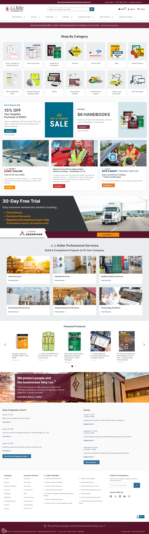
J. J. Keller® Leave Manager (87, 478)
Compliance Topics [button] (84, 17)
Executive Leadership (10, 486)
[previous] (5, 345)
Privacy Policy (7, 531)
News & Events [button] (105, 17)
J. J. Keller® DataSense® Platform (53, 490)
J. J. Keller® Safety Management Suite (90, 490)
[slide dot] (72, 366)
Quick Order (109, 2)
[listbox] (74, 347)
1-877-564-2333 (121, 2)
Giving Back (7, 493)
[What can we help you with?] (91, 9)
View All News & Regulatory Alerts (15, 456)
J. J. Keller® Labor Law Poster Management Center (57, 503)
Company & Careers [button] (125, 17)
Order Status (27, 482)
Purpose (6, 478)
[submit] (137, 485)
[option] (22, 347)
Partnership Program (10, 501)
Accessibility (80, 531)
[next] (144, 345)
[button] (74, 25)
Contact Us (27, 478)
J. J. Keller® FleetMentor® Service (53, 499)
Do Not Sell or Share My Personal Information (24, 531)
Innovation (7, 490)
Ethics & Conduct (71, 531)
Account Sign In (28, 490)
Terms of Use (62, 531)
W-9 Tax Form (28, 508)
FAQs (25, 493)
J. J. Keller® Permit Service (86, 482)
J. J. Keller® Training (84, 493)
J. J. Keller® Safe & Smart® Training (89, 486)
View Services (13, 280)
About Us (6, 482)
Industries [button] (66, 17)
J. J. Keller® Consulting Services (52, 486)
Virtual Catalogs (28, 505)
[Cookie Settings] (4, 530)
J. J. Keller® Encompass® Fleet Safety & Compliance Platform (58, 494)
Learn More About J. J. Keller (29, 397)
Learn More (106, 235)
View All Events (90, 462)
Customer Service (135, 2)
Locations (7, 505)
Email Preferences (29, 497)
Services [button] (34, 17)
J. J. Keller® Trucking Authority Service (90, 497)
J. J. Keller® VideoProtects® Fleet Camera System (91, 502)
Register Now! (88, 424)
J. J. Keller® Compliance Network (52, 482)
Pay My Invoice (28, 501)
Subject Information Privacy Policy (47, 531)
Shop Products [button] (17, 17)
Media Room (7, 497)
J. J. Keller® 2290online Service (52, 478)
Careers (6, 508)
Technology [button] (50, 17)
